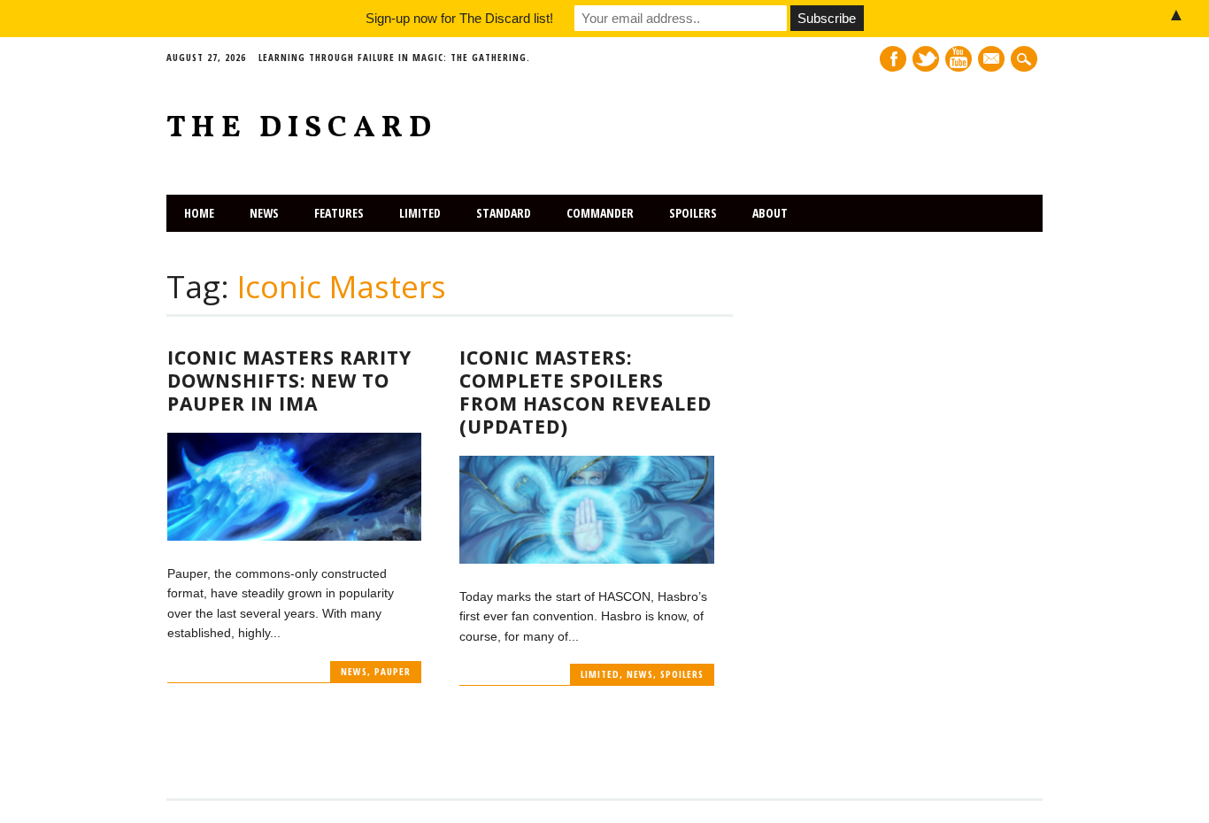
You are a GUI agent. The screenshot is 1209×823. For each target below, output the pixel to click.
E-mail (993, 60)
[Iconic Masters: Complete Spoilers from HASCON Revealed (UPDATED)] (586, 559)
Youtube (958, 59)
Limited (420, 212)
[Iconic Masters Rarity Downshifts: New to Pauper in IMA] (294, 536)
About (770, 212)
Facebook (893, 59)
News (264, 212)
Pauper (392, 671)
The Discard (301, 129)
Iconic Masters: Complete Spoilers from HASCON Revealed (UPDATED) (585, 392)
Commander (600, 212)
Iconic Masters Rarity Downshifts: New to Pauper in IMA (289, 380)
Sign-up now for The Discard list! (459, 18)
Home (199, 212)
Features (339, 212)
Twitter (926, 59)
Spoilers (693, 212)
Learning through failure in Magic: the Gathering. (394, 57)
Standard (503, 212)
